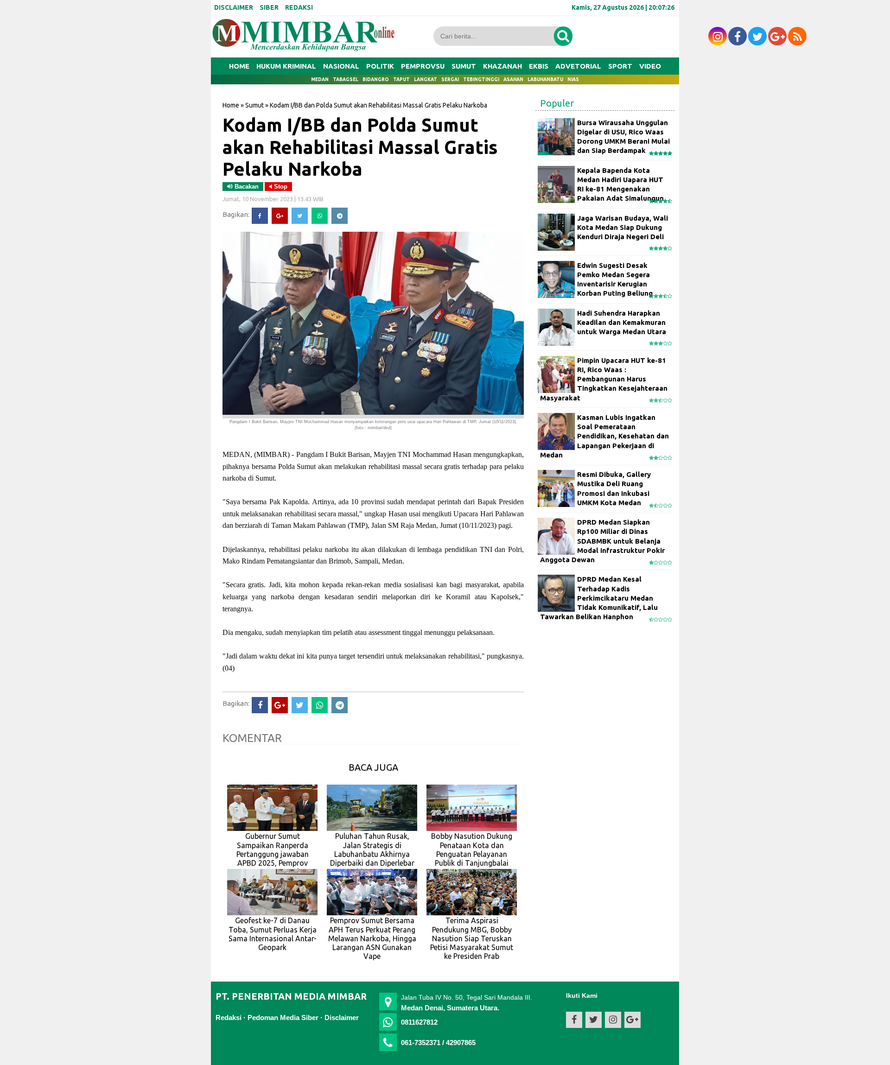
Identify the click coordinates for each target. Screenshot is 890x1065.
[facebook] (737, 36)
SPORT (620, 66)
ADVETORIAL (578, 66)
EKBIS (538, 66)
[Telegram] (339, 216)
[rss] (797, 36)
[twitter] (757, 36)
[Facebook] (260, 216)
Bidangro (375, 79)
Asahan (513, 79)
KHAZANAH (502, 66)
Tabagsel (345, 79)
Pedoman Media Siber (283, 1017)
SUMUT (463, 66)
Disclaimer (341, 1017)
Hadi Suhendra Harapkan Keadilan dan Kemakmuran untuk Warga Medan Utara (621, 322)
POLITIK (380, 66)
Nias (573, 79)
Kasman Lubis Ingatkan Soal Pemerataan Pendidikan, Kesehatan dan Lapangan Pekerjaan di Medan (604, 436)
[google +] (777, 36)
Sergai (450, 79)
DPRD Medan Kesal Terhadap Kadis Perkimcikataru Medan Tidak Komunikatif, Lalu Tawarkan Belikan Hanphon (599, 598)
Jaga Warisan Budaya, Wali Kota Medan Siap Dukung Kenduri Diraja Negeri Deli (622, 227)
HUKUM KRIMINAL (286, 66)
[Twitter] (300, 216)
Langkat (425, 79)
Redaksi (229, 1017)
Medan (320, 79)
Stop (279, 186)
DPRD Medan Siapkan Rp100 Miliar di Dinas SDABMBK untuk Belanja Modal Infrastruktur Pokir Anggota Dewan (602, 541)
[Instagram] (717, 36)
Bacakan (246, 186)
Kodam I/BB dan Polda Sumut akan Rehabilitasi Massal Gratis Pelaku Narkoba (360, 146)
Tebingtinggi (481, 79)
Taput (401, 79)
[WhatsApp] (320, 216)
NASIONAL (341, 66)
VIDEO (650, 66)
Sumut (254, 105)
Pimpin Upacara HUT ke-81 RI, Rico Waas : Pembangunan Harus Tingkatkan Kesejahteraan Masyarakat (604, 379)
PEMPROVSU (423, 66)
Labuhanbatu (545, 79)
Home (239, 66)
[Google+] (280, 216)
